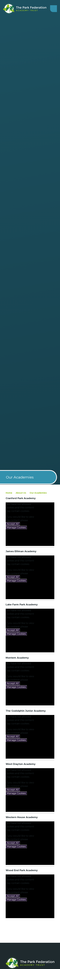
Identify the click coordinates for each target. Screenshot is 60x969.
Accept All (13, 524)
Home (9, 493)
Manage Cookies (16, 527)
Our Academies (38, 493)
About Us (21, 493)
